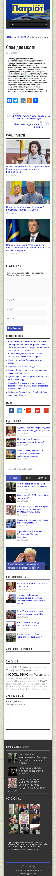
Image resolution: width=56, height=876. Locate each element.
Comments (42, 478)
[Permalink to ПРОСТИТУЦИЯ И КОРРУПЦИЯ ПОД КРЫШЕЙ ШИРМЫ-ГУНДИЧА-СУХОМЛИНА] (11, 514)
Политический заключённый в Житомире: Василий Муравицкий (33, 757)
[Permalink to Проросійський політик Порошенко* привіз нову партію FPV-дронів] (28, 203)
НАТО (21, 689)
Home (12, 37)
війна (46, 675)
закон (35, 681)
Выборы (45, 689)
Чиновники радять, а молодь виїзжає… (29, 124)
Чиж (7, 689)
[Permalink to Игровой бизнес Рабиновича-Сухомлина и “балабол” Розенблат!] (11, 539)
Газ (25, 681)
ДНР (33, 689)
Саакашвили (41, 667)
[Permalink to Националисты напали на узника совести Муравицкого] (11, 527)
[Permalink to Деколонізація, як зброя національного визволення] (11, 641)
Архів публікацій (13, 701)
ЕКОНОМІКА (23, 37)
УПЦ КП (35, 678)
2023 (31, 675)
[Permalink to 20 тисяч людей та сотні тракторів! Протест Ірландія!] (11, 446)
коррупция (11, 678)
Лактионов (40, 684)
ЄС (33, 684)
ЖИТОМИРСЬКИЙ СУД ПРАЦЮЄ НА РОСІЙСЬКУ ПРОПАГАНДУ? (31, 116)
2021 (29, 684)
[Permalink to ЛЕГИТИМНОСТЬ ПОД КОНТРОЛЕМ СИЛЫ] (11, 630)
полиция (32, 686)
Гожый (28, 689)
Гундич (41, 678)
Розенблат (16, 684)
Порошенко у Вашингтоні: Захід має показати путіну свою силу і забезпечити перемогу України (28, 248)
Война (39, 686)
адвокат (42, 681)
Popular (13, 478)
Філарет (36, 670)
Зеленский (10, 681)
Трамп (29, 681)
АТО (47, 686)
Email (9, 309)
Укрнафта (11, 670)
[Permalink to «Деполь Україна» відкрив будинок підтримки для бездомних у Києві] (11, 435)
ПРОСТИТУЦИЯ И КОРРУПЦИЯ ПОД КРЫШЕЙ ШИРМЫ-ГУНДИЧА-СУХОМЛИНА (32, 509)
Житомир (25, 667)
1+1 (17, 689)
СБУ (19, 670)
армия (38, 689)
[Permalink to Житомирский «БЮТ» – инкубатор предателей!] (11, 502)
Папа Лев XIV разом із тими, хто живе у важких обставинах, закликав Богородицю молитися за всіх (28, 386)
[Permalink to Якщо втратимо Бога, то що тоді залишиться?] (11, 591)
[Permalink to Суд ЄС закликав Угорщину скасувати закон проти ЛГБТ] (11, 618)
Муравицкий (21, 678)
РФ (43, 686)
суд (29, 678)
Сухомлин (23, 686)
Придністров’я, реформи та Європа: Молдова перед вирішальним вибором (30, 453)
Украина (27, 670)
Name (9, 300)
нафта (12, 689)
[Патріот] (28, 12)
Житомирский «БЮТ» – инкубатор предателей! (31, 769)
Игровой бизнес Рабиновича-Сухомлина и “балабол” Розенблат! (30, 534)
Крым (8, 684)
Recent (28, 478)
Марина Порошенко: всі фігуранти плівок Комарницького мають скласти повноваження (28, 169)
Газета (9, 686)
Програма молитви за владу (21, 366)
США (16, 667)
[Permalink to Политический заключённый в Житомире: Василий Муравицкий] (11, 491)
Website (10, 318)
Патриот (19, 681)
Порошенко (17, 674)
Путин (24, 684)
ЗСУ (15, 686)
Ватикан (9, 667)
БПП (34, 667)
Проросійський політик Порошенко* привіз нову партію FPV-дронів (25, 208)
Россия (38, 674)
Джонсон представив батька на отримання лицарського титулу (23, 566)
